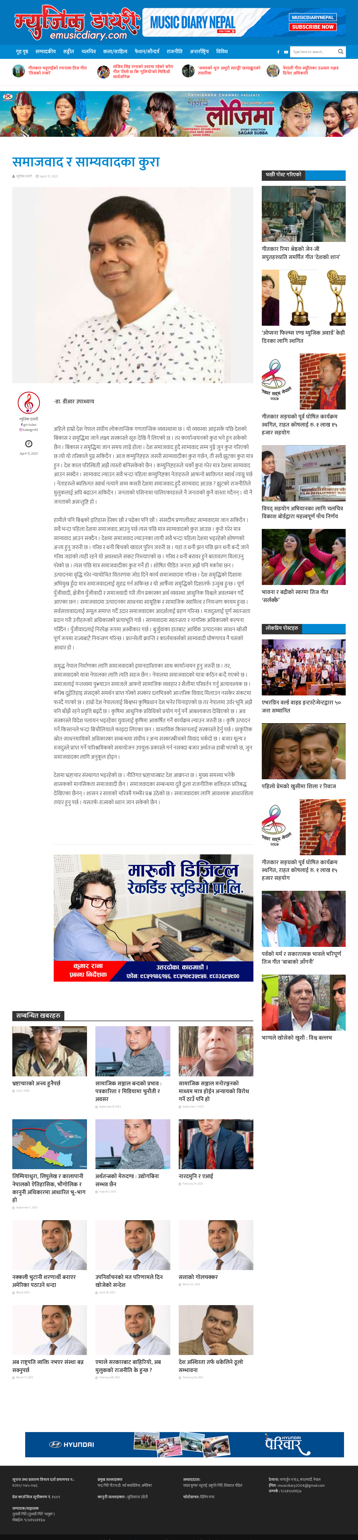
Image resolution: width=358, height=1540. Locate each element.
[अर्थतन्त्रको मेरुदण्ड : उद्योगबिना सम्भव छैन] (132, 1144)
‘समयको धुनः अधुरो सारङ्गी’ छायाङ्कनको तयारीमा (144, 71)
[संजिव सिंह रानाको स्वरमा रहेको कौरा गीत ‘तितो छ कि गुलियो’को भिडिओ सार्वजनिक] (17, 72)
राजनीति (175, 52)
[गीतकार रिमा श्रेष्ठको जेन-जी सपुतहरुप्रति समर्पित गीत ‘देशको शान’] (304, 214)
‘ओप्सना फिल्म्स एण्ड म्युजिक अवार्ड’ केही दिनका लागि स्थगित (303, 337)
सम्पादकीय (46, 52)
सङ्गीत (68, 52)
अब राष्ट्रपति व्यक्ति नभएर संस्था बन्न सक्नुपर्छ (48, 1366)
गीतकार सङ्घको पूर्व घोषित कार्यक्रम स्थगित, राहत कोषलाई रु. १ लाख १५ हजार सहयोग (300, 425)
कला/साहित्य (115, 52)
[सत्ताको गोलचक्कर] (216, 1245)
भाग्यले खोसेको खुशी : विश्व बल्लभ (297, 1038)
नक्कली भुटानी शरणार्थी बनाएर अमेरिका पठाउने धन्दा (44, 1281)
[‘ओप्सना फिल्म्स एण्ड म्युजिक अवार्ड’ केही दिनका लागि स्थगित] (304, 297)
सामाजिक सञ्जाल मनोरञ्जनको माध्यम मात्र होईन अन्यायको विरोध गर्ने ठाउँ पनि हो (214, 1092)
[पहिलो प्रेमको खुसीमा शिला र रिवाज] (304, 751)
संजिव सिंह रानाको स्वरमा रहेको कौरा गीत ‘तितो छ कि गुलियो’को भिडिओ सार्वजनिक (58, 72)
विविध (222, 52)
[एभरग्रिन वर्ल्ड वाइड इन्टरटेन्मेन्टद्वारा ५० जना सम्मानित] (304, 667)
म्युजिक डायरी (24, 176)
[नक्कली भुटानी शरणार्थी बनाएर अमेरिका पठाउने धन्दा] (49, 1245)
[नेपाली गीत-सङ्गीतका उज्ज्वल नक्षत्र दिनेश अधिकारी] (187, 70)
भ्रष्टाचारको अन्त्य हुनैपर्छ (36, 1084)
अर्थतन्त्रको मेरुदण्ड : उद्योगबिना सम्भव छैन (127, 1180)
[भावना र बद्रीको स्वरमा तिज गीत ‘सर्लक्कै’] (304, 557)
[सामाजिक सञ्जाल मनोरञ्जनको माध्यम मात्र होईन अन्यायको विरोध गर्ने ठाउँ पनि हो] (216, 1051)
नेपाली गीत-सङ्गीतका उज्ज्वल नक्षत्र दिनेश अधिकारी (226, 71)
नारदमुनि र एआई (196, 1176)
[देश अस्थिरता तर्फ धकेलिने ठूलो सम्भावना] (216, 1330)
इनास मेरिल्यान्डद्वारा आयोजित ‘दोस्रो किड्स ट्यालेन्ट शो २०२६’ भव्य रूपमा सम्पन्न (312, 72)
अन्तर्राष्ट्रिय (199, 52)
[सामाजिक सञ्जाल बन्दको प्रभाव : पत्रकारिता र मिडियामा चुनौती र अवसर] (132, 1051)
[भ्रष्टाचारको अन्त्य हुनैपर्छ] (49, 1051)
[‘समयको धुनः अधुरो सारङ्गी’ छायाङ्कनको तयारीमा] (102, 70)
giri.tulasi (29, 424)
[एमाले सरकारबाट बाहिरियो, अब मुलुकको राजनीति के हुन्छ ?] (132, 1330)
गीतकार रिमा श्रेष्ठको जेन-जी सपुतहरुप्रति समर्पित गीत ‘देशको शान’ (301, 253)
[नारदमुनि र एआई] (216, 1144)
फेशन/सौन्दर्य (147, 52)
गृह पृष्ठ (22, 52)
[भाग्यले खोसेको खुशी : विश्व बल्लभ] (304, 1002)
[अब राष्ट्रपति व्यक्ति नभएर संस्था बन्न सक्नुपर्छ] (49, 1330)
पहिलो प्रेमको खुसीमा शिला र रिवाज (299, 786)
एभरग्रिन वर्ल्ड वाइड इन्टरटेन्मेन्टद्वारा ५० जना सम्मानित (301, 707)
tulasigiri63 (30, 430)
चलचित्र (88, 52)
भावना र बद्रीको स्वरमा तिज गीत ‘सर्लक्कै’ (295, 596)
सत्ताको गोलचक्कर (198, 1277)
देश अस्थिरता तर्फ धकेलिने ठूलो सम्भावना (211, 1366)
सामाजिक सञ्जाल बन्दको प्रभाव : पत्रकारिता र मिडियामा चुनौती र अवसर (128, 1092)
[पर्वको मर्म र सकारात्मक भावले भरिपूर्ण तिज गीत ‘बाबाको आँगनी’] (304, 918)
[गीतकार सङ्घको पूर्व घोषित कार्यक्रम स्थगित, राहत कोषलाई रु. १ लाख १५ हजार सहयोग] (304, 381)
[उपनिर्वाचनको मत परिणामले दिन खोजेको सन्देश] (132, 1245)
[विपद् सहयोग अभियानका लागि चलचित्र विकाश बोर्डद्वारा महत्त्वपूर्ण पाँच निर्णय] (304, 473)
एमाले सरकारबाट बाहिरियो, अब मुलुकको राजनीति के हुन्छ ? (128, 1366)
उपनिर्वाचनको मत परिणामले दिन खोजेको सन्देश (129, 1281)
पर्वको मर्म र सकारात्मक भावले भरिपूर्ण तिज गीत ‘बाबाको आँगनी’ (301, 958)
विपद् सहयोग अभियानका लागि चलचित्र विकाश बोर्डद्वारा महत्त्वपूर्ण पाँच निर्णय (302, 513)
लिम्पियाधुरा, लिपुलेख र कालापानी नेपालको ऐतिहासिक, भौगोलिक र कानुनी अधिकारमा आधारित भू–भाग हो (49, 1188)
